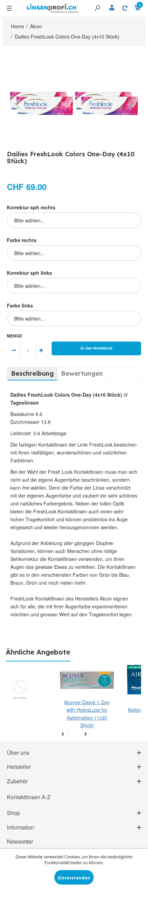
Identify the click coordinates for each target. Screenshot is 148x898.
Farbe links (20, 305)
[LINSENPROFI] (52, 7)
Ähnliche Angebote (38, 652)
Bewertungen (82, 373)
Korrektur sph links (29, 272)
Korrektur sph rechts (31, 207)
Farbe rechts (21, 240)
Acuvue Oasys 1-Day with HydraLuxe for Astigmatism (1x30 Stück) (87, 714)
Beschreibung (32, 373)
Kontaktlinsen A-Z (29, 797)
